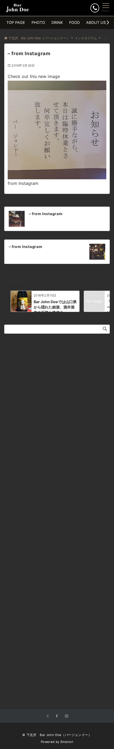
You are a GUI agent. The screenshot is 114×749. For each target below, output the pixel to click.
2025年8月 (14, 425)
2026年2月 (14, 389)
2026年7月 (13, 359)
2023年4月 (14, 474)
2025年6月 (14, 438)
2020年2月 (14, 528)
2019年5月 (13, 582)
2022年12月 (14, 498)
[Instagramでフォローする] (66, 716)
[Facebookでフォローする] (57, 716)
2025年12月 (14, 401)
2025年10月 (14, 413)
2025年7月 (13, 431)
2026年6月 (14, 365)
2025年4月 (14, 449)
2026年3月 (14, 383)
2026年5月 (14, 371)
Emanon (66, 742)
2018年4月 (13, 661)
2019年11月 (14, 546)
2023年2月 (14, 486)
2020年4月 (14, 516)
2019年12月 (14, 540)
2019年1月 (13, 606)
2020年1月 (13, 534)
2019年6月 (13, 576)
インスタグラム (17, 696)
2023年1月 (13, 492)
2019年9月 (13, 558)
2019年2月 (13, 600)
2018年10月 (14, 624)
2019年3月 (13, 594)
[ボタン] (94, 7)
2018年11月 (14, 618)
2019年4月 (13, 588)
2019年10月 (14, 552)
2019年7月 (13, 570)
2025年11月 (14, 407)
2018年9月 (13, 631)
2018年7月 (13, 643)
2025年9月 (14, 419)
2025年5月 (14, 444)
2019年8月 (13, 564)
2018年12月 (14, 613)
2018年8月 (13, 637)
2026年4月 (14, 377)
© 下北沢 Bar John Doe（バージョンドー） (56, 735)
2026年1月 (13, 395)
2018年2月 (13, 673)
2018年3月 (13, 667)
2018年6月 (13, 649)
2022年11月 (14, 504)
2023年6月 (14, 462)
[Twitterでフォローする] (47, 716)
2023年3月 (14, 480)
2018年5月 (13, 655)
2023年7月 (13, 456)
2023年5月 (14, 468)
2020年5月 (14, 510)
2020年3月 (14, 522)
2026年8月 (14, 353)
